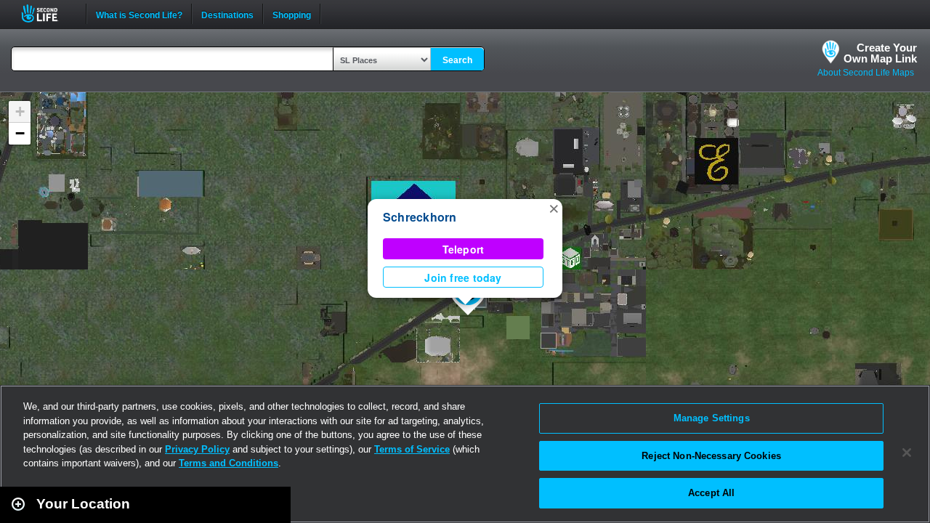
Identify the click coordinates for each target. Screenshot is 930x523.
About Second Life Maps (865, 73)
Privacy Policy (197, 449)
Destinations (227, 13)
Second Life (47, 13)
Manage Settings (712, 418)
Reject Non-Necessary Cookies (711, 455)
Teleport (463, 249)
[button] (553, 207)
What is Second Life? (139, 13)
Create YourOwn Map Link (880, 53)
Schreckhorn (420, 216)
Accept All (711, 492)
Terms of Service (412, 449)
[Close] (907, 453)
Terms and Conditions (228, 463)
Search (457, 60)
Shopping (291, 13)
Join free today (462, 277)
